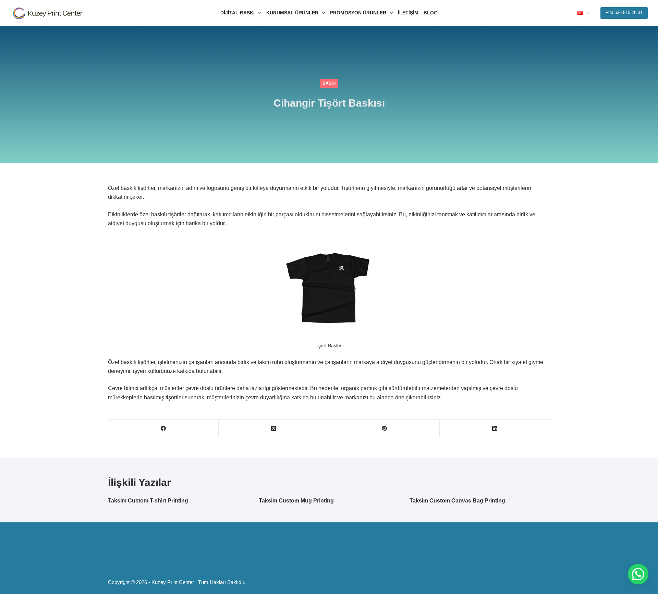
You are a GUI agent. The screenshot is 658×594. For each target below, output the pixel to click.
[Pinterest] (384, 428)
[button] (638, 574)
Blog (431, 12)
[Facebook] (163, 428)
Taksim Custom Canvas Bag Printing (457, 501)
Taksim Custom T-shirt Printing (148, 501)
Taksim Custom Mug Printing (296, 501)
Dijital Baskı (237, 12)
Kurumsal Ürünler (292, 12)
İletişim (408, 12)
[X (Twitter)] (274, 428)
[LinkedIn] (495, 428)
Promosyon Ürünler (358, 12)
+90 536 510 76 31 (624, 12)
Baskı (329, 83)
